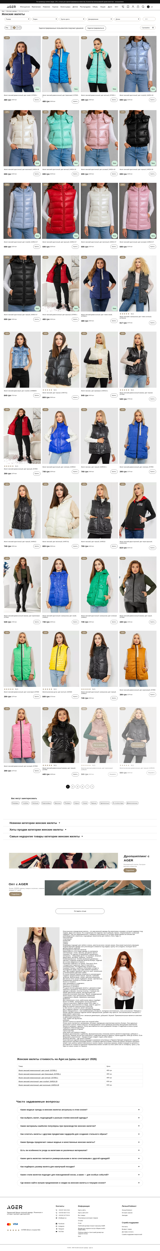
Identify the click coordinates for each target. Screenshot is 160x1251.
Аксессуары (65, 7)
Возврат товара (127, 1229)
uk (152, 7)
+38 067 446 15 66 (64, 1210)
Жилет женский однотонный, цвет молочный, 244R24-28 (39, 1085)
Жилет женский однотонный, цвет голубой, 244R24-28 (38, 1081)
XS (121, 105)
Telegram (61, 1229)
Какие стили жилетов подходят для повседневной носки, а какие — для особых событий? (64, 1175)
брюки (116, 933)
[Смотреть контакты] (123, 7)
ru (148, 7)
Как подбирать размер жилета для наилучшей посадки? (47, 1167)
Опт (116, 7)
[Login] (133, 7)
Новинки (46, 7)
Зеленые (35, 803)
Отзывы (80, 1220)
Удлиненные (104, 803)
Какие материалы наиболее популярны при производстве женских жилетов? (58, 1126)
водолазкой (67, 1014)
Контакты (125, 1226)
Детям (75, 7)
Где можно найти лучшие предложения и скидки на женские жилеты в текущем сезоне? (63, 1183)
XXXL (6, 105)
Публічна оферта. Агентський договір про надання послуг (91, 1233)
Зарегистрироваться (95, 28)
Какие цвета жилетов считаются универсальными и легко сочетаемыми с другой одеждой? (65, 1158)
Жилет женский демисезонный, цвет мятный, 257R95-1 (38, 1078)
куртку (113, 946)
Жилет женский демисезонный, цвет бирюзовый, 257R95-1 (40, 1074)
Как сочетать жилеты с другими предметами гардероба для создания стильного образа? (63, 1134)
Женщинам (25, 7)
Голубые (25, 803)
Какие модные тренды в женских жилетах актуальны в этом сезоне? (53, 1110)
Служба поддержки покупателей (132, 1234)
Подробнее (130, 870)
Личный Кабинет (127, 1210)
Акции (102, 7)
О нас (80, 1223)
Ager (3, 11)
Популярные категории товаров (88, 1218)
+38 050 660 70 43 (64, 1212)
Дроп (110, 7)
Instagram (61, 1226)
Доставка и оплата (127, 1232)
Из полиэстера (118, 803)
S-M (44, 701)
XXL (44, 106)
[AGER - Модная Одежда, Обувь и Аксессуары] (11, 6)
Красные (58, 803)
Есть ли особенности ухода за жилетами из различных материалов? (53, 1150)
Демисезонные (132, 803)
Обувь (95, 7)
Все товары (81, 1215)
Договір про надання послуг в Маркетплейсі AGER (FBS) (91, 1229)
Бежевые (15, 803)
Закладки (125, 1215)
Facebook (61, 1223)
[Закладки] (128, 7)
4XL (10, 105)
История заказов (127, 1212)
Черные (93, 803)
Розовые (67, 803)
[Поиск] (143, 7)
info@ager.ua (62, 1218)
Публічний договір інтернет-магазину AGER (91, 1226)
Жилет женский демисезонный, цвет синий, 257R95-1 (38, 1070)
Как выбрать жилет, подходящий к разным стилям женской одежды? (54, 1118)
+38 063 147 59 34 (64, 1215)
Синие (85, 803)
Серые (76, 803)
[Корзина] (138, 7)
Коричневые (46, 803)
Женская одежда (11, 11)
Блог (79, 1236)
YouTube (61, 1231)
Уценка (55, 7)
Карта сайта (82, 1210)
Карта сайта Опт (83, 1212)
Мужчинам (36, 7)
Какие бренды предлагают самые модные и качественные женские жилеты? (57, 1142)
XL (134, 105)
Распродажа (85, 7)
